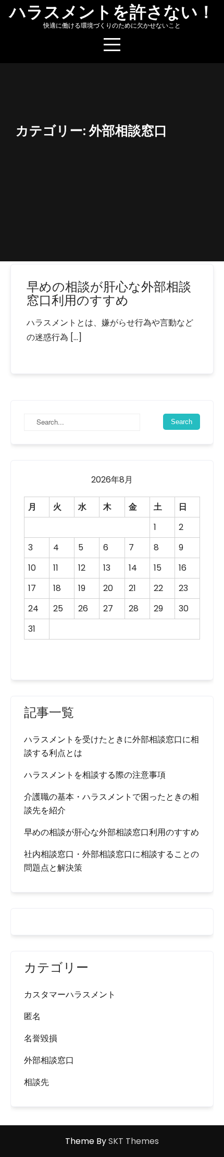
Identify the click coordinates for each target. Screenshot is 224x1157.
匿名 (32, 1016)
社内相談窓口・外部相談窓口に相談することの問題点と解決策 (111, 861)
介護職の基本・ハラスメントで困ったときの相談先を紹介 (111, 803)
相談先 (36, 1082)
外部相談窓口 (49, 1060)
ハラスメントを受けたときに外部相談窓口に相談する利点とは (111, 746)
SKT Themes (133, 1141)
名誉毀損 (40, 1038)
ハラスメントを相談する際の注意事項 (95, 775)
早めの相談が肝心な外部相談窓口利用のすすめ (109, 293)
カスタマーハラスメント (70, 995)
